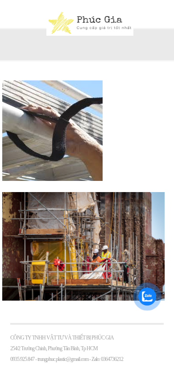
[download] (52, 178)
